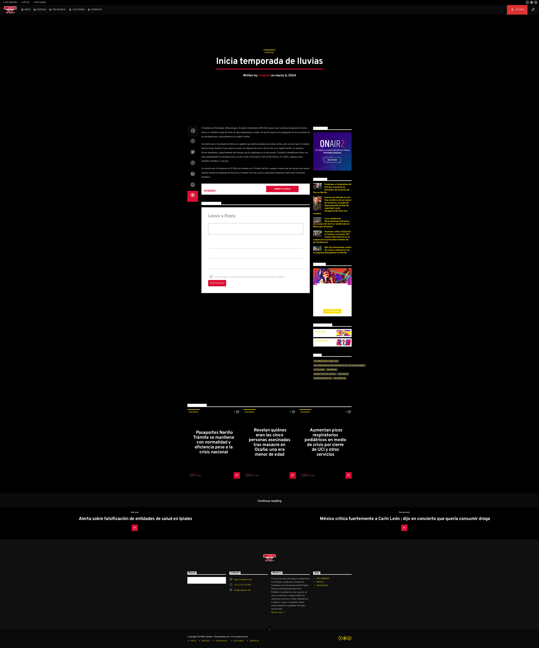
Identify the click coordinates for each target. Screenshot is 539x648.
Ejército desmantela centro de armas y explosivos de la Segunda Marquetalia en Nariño (332, 250)
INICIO (27, 9)
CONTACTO (96, 9)
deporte (331, 370)
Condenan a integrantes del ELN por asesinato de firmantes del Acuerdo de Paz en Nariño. (332, 188)
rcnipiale (264, 76)
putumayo (339, 378)
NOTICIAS (41, 9)
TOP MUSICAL (59, 9)
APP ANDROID (11, 2)
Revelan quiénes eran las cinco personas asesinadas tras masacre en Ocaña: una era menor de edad (269, 442)
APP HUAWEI (40, 2)
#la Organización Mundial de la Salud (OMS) (339, 365)
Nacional (269, 52)
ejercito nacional (325, 374)
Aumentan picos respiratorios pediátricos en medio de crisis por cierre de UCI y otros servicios (325, 442)
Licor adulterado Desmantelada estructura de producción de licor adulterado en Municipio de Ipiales (331, 222)
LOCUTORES (78, 9)
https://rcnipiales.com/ (243, 579)
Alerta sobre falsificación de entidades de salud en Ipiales (135, 519)
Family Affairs (322, 341)
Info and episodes (332, 311)
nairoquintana (323, 378)
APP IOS (26, 2)
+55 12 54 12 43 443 (242, 585)
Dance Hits (320, 331)
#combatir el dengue (326, 361)
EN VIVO (520, 9)
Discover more (277, 612)
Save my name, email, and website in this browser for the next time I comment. (250, 277)
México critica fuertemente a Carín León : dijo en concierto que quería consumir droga (405, 519)
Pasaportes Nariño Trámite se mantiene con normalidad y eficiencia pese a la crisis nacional (213, 442)
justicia (343, 374)
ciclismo (319, 370)
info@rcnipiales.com (242, 590)
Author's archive (282, 189)
